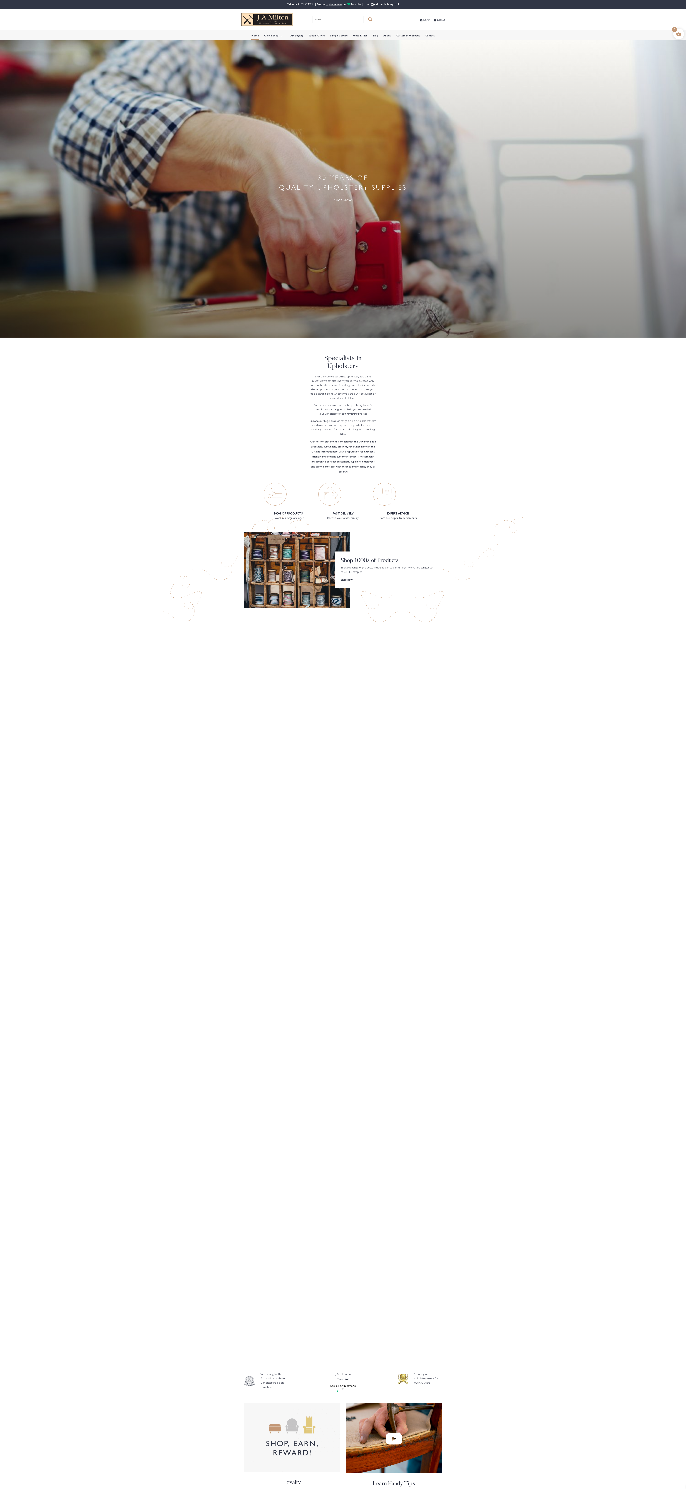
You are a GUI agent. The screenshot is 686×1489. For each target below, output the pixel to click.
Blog (375, 35)
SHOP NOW (343, 200)
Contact (430, 35)
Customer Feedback (408, 35)
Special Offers (317, 35)
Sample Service (339, 35)
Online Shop (271, 35)
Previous (40, 988)
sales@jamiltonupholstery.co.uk (382, 4)
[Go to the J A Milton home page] (267, 19)
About (387, 35)
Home (255, 35)
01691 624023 (305, 4)
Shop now (347, 579)
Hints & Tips (360, 35)
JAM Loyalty (296, 35)
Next (646, 988)
